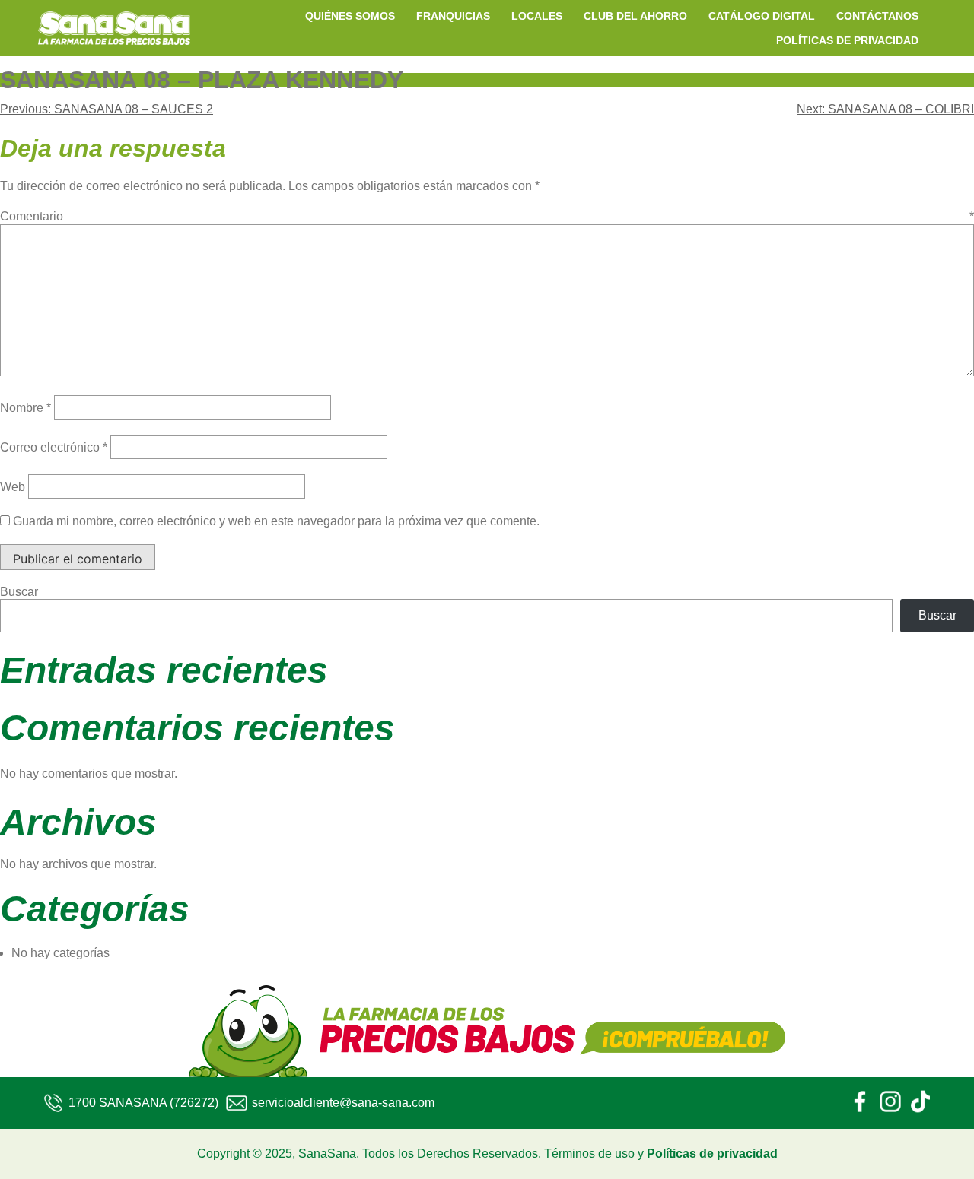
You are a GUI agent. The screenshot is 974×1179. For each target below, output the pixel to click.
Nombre (25, 407)
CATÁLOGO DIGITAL (761, 16)
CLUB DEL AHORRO (635, 16)
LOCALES (536, 16)
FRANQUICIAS (453, 16)
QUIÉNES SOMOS (350, 16)
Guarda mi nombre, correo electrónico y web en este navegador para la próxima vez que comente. (276, 521)
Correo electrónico (53, 447)
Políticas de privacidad (712, 1153)
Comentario (487, 216)
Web (12, 486)
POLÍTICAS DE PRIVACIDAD (847, 40)
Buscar (19, 591)
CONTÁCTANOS (877, 16)
